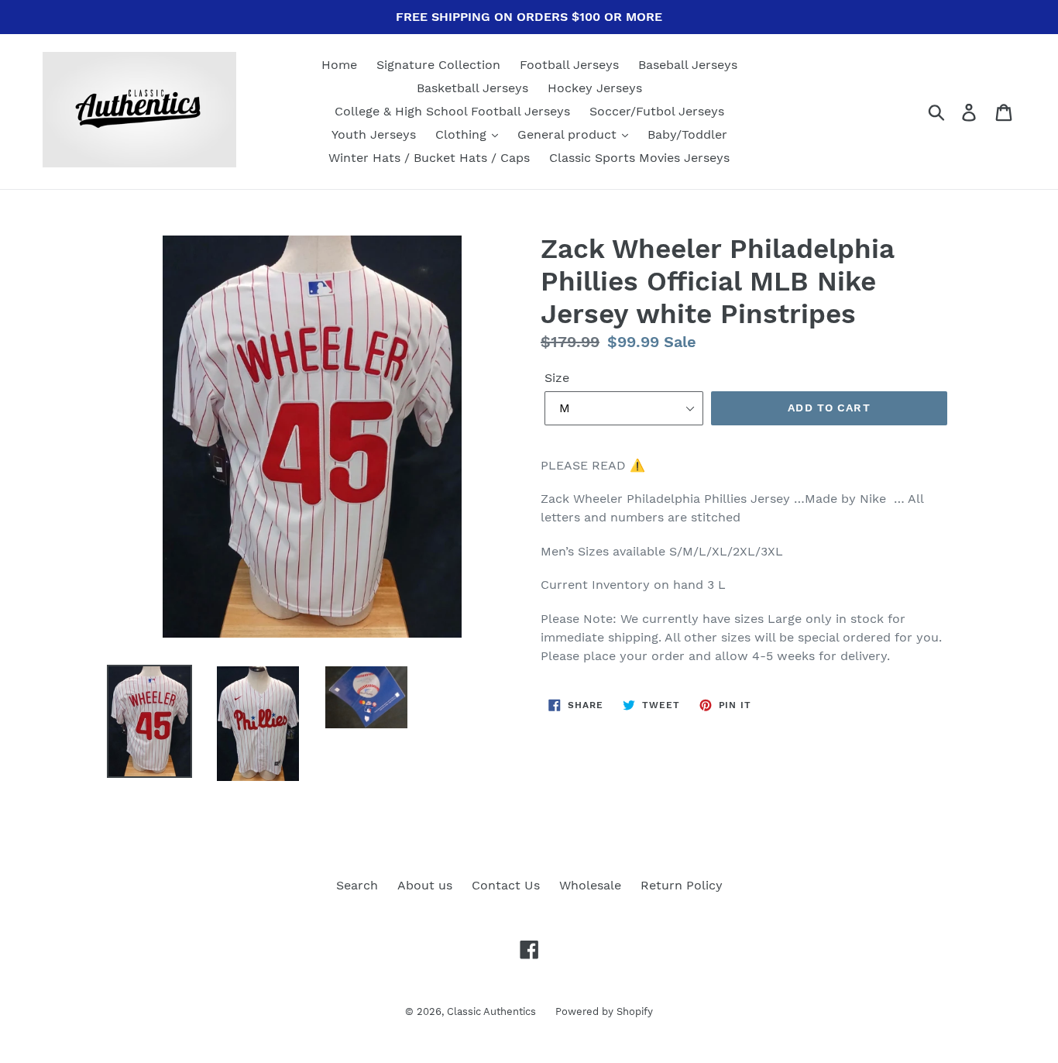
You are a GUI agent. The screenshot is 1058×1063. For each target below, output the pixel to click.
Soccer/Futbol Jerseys (656, 111)
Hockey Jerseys (595, 88)
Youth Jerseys (373, 134)
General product (568, 134)
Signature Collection (438, 64)
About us (424, 885)
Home (339, 64)
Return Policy (682, 885)
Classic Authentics (491, 1011)
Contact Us (506, 885)
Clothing (462, 134)
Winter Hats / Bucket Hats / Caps (429, 157)
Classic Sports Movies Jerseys (639, 157)
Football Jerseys (569, 64)
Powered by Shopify (604, 1011)
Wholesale (590, 885)
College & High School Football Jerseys (452, 111)
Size (556, 377)
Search (357, 885)
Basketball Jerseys (472, 88)
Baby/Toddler (687, 134)
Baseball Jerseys (687, 64)
